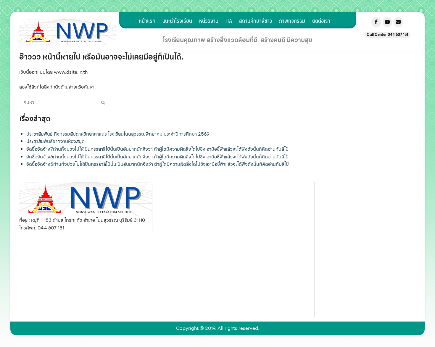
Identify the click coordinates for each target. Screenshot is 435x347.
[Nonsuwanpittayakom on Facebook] (376, 22)
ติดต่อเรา (321, 20)
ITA (228, 20)
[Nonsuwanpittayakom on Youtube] (387, 22)
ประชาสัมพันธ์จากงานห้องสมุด (55, 141)
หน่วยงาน (208, 20)
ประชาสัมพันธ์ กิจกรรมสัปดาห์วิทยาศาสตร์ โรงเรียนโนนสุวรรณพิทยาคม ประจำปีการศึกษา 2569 (117, 134)
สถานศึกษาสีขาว (255, 20)
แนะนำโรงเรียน (177, 20)
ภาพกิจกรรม (292, 20)
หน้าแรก (147, 20)
